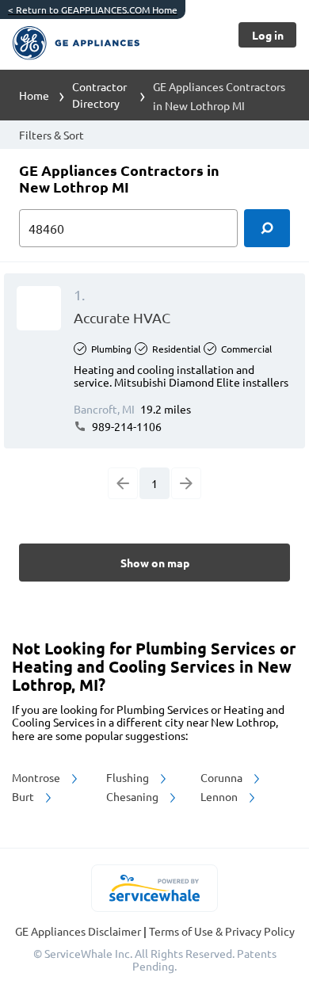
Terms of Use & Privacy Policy (222, 931)
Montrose (37, 777)
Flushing (128, 777)
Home (34, 95)
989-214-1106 (126, 426)
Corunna (222, 777)
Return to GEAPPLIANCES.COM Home (92, 9)
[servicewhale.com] (155, 888)
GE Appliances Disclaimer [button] (79, 931)
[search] (267, 228)
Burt (24, 796)
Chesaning (133, 796)
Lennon (220, 796)
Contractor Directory (99, 94)
